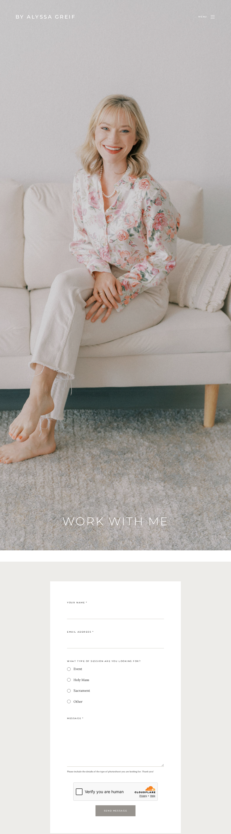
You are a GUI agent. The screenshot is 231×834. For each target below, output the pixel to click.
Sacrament (82, 690)
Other (78, 701)
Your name (77, 602)
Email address (80, 632)
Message (75, 718)
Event (78, 669)
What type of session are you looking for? (104, 661)
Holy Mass (81, 680)
